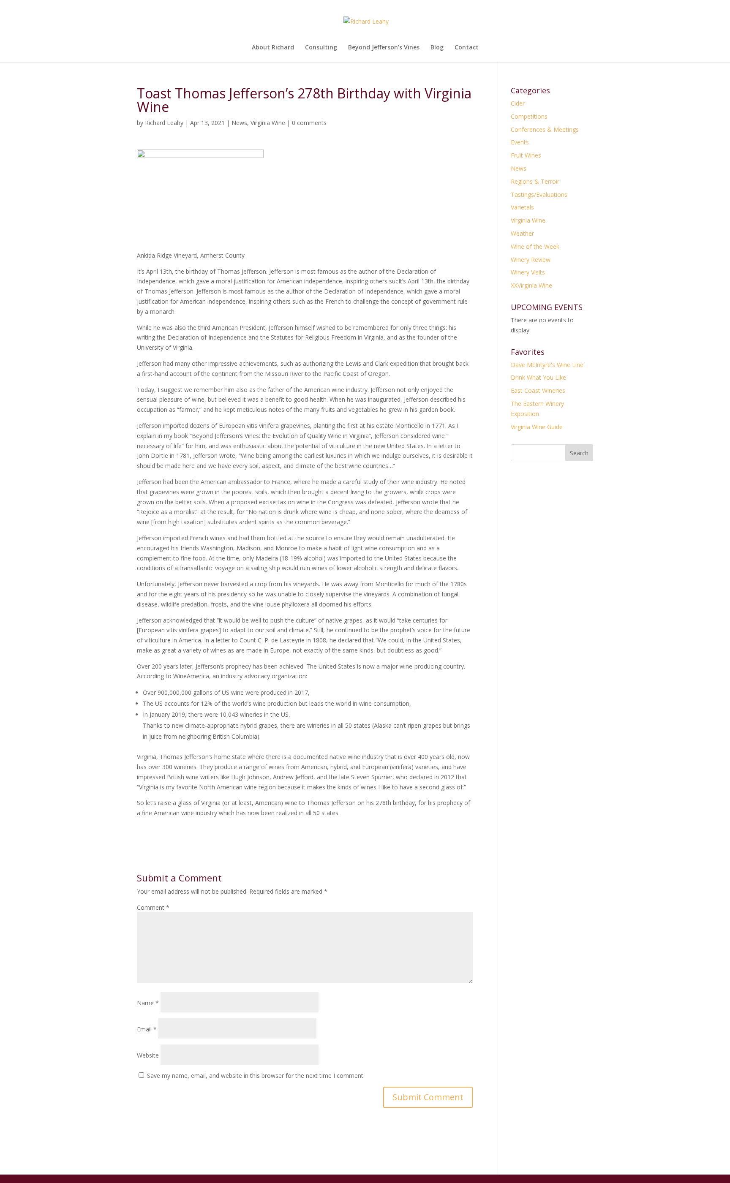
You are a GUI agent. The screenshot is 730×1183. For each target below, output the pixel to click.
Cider (518, 103)
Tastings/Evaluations (539, 194)
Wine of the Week (535, 246)
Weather (522, 233)
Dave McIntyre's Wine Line (547, 365)
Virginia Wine (268, 123)
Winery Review (530, 260)
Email (147, 1029)
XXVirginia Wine (531, 285)
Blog (437, 47)
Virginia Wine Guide (537, 427)
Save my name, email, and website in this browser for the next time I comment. (256, 1075)
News (239, 123)
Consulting (321, 47)
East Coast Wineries (538, 390)
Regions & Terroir (535, 181)
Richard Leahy (164, 123)
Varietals (522, 207)
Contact (467, 47)
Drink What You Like (538, 377)
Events (520, 142)
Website (148, 1055)
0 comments (309, 123)
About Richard (273, 47)
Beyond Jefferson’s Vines (383, 47)
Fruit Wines (526, 155)
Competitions (529, 116)
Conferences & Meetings (545, 129)
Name (148, 1003)
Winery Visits (528, 272)
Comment (153, 907)
